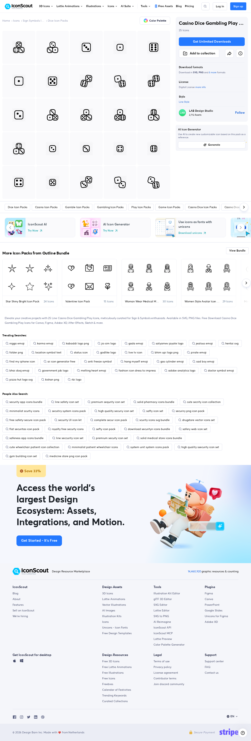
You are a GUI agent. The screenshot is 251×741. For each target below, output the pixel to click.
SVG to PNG (161, 616)
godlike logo (108, 352)
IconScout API (162, 627)
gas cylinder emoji (172, 361)
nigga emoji (17, 343)
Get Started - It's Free (39, 540)
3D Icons (107, 593)
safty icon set (154, 411)
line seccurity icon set (69, 438)
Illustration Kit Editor (167, 593)
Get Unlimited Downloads (212, 41)
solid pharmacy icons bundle (155, 402)
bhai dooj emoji (19, 370)
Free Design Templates (117, 633)
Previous (10, 227)
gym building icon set (23, 456)
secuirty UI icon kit (70, 420)
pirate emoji (198, 352)
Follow (240, 112)
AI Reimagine (162, 622)
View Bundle (237, 250)
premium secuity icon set (112, 438)
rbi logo (76, 379)
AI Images (108, 610)
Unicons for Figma (216, 616)
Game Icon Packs (169, 207)
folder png (16, 352)
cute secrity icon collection (204, 402)
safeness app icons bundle (26, 438)
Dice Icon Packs (58, 20)
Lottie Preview (163, 639)
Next (241, 227)
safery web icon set (195, 429)
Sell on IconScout (23, 610)
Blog (15, 593)
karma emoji (45, 343)
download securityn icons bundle (149, 429)
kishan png (52, 379)
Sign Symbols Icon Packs (34, 20)
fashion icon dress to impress (137, 370)
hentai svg (231, 343)
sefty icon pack (105, 429)
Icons (16, 20)
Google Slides (213, 610)
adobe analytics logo (181, 370)
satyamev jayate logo (169, 343)
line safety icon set (67, 402)
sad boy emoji (205, 361)
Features (18, 605)
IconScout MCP (163, 633)
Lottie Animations (113, 599)
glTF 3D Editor (163, 599)
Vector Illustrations (114, 605)
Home (6, 20)
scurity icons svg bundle (154, 420)
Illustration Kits (111, 616)
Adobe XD (211, 622)
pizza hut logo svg (21, 379)
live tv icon (135, 352)
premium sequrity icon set (108, 402)
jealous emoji (204, 343)
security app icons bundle (25, 402)
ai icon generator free (61, 361)
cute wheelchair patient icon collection (34, 447)
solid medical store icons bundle (161, 438)
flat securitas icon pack (24, 429)
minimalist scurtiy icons (24, 411)
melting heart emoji (93, 370)
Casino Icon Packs (46, 207)
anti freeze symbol (100, 361)
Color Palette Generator (169, 644)
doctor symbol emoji (221, 370)
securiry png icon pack (190, 411)
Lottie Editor (161, 610)
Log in (220, 6)
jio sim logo (108, 343)
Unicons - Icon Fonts (115, 627)
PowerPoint (212, 605)
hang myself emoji (136, 361)
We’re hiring (20, 616)
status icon (81, 352)
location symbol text (48, 352)
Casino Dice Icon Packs (202, 207)
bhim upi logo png (166, 352)
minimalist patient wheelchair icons (95, 447)
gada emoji (135, 343)
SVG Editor (160, 605)
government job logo (55, 370)
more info (200, 87)
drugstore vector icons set (198, 420)
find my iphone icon (22, 361)
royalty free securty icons (68, 429)
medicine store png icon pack (68, 456)
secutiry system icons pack (69, 411)
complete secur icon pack (110, 420)
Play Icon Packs (141, 207)
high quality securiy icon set (116, 411)
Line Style (184, 101)
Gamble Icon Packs (77, 207)
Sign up (238, 6)
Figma (209, 593)
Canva (209, 599)
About (16, 599)
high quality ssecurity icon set (200, 447)
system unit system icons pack (149, 447)
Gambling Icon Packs (110, 207)
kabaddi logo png (77, 343)
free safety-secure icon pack (27, 420)
